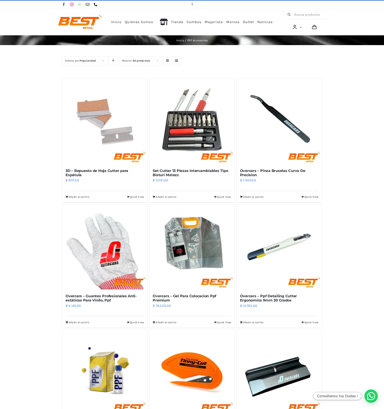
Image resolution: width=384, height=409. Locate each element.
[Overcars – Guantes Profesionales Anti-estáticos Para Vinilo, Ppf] (104, 246)
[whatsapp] (79, 4)
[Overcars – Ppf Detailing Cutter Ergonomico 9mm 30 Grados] (279, 246)
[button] (371, 396)
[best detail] (80, 16)
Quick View (137, 196)
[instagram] (72, 4)
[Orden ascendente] (113, 60)
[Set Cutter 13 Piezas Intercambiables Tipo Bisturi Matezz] (191, 121)
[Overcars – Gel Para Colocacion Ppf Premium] (191, 246)
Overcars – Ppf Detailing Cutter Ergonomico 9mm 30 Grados (268, 298)
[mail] (87, 4)
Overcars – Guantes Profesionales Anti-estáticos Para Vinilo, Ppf (101, 298)
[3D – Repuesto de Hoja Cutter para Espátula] (104, 121)
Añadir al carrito (79, 196)
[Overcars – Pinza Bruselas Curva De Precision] (279, 121)
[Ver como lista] (176, 60)
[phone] (95, 4)
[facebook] (64, 4)
